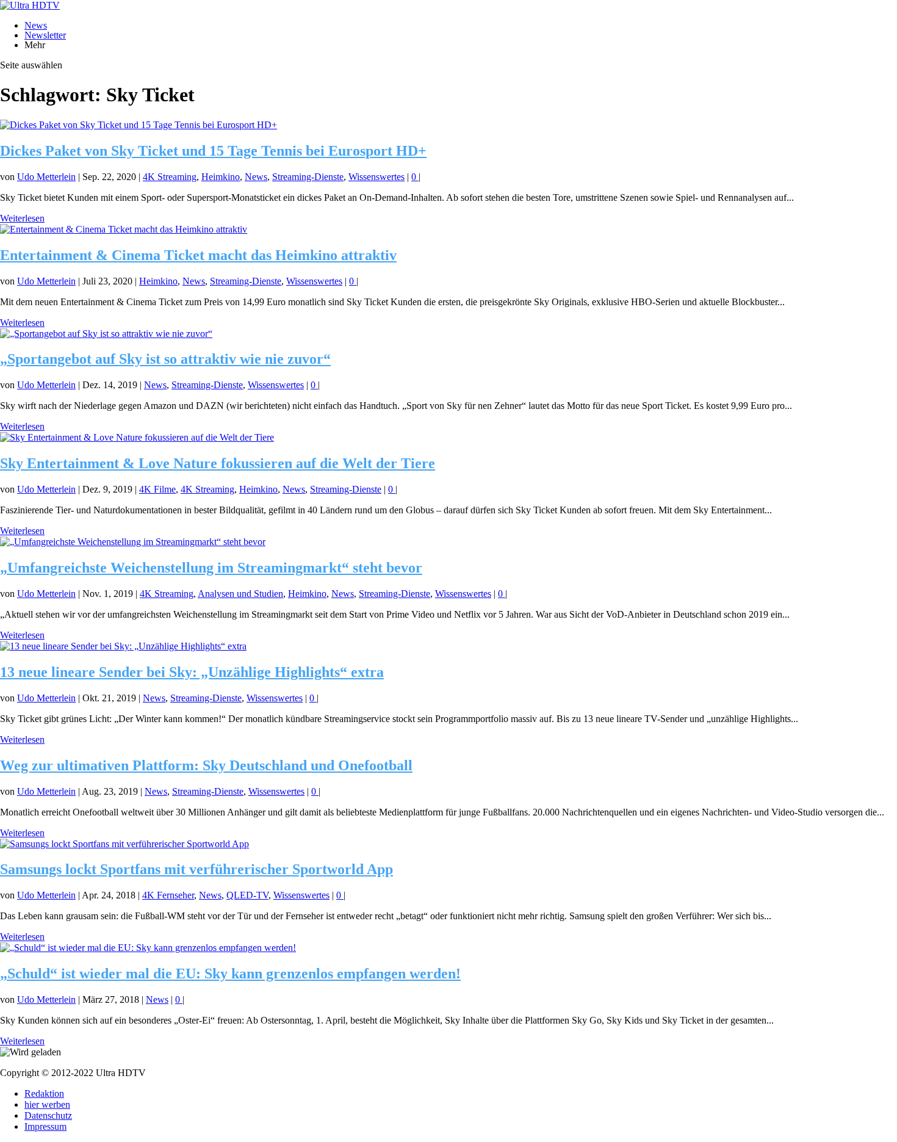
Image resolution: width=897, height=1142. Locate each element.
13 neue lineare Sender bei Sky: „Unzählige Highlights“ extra (192, 672)
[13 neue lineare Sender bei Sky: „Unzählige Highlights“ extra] (123, 646)
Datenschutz (48, 1115)
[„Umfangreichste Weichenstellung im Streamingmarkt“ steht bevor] (132, 542)
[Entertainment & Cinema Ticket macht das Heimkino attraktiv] (123, 229)
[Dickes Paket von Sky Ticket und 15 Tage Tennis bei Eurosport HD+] (138, 125)
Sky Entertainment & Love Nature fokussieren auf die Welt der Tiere (217, 463)
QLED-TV (247, 895)
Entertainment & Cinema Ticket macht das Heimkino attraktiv (198, 255)
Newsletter (45, 35)
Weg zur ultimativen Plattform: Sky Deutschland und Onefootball (206, 765)
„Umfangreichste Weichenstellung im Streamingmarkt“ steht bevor (211, 568)
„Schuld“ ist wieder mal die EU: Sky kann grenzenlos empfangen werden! (230, 973)
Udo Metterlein (46, 177)
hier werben (47, 1104)
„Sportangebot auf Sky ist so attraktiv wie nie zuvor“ (165, 359)
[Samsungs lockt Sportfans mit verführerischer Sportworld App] (124, 844)
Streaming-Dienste (308, 177)
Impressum (45, 1126)
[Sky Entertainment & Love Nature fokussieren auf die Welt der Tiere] (137, 437)
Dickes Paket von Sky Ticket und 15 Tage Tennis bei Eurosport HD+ (213, 151)
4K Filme (157, 489)
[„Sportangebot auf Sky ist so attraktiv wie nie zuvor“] (106, 333)
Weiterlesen (22, 218)
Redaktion (44, 1093)
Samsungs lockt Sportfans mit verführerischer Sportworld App (196, 869)
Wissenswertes (376, 177)
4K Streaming (169, 177)
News (35, 25)
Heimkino (220, 177)
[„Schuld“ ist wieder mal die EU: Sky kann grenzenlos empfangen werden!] (148, 947)
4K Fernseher (168, 895)
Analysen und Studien (240, 593)
